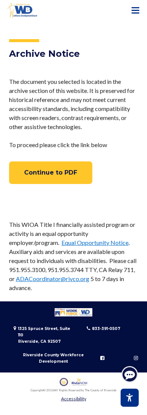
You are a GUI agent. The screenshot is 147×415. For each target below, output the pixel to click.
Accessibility (73, 398)
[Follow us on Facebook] (102, 358)
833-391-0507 (106, 328)
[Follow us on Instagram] (136, 358)
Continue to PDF (50, 172)
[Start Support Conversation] (129, 374)
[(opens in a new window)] (74, 382)
